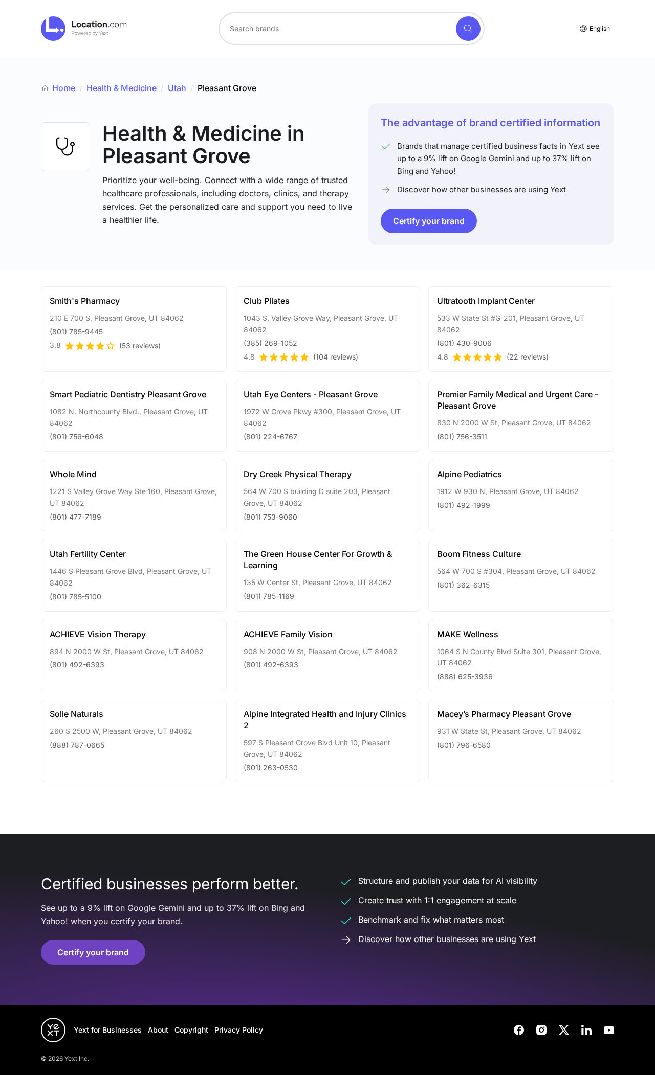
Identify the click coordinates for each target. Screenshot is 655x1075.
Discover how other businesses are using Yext (481, 189)
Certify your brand (429, 221)
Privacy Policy (238, 1029)
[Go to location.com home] (84, 28)
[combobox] (352, 28)
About (158, 1029)
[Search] (468, 28)
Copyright (191, 1029)
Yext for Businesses (108, 1029)
